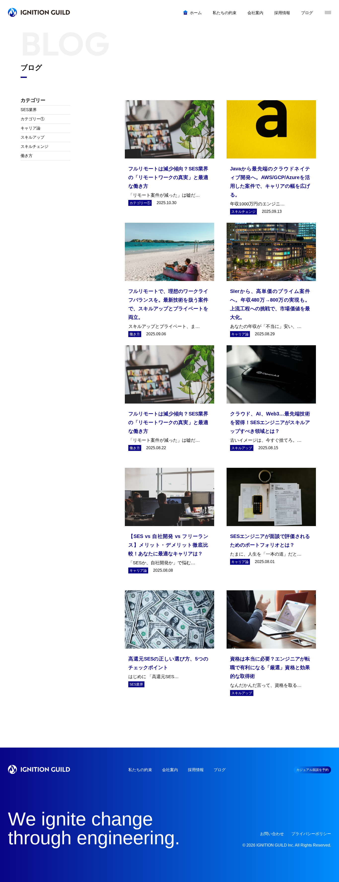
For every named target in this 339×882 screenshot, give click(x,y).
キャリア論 (30, 128)
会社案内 (170, 770)
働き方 (27, 156)
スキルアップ (32, 137)
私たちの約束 (140, 770)
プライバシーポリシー (311, 834)
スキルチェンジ (34, 146)
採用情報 (196, 770)
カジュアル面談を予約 (312, 770)
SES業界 (29, 110)
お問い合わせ (272, 834)
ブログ (220, 770)
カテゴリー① (32, 119)
